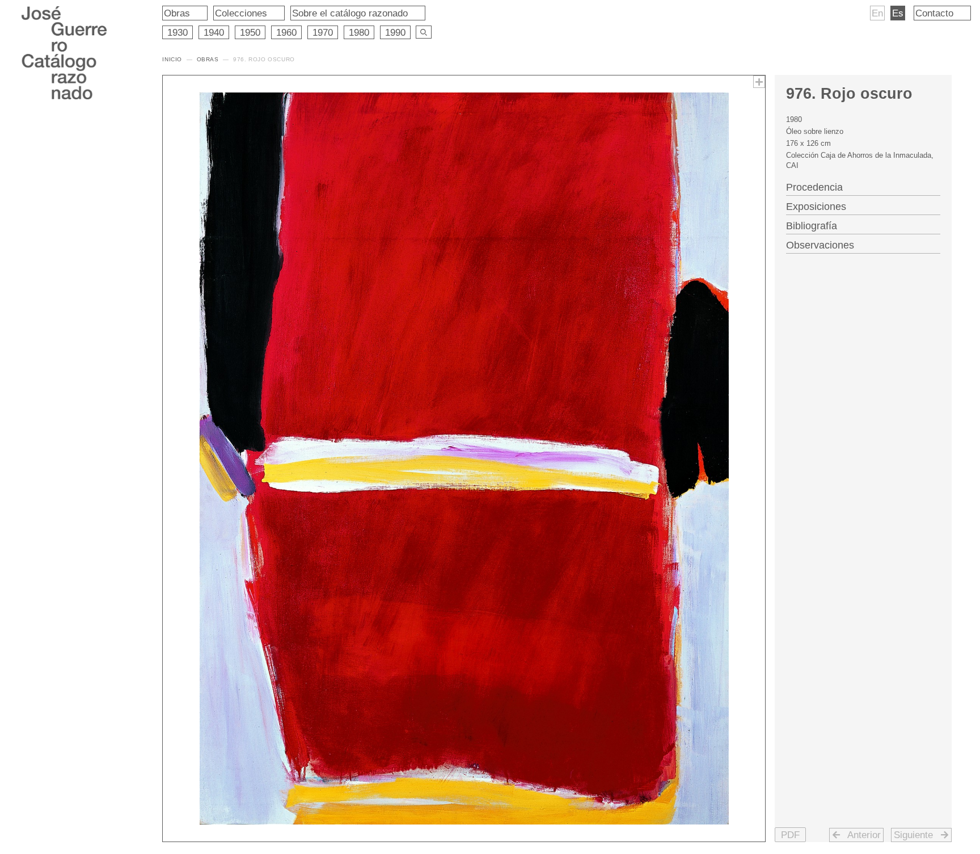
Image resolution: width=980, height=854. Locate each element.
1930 (177, 32)
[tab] (863, 186)
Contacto (934, 13)
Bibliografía (811, 226)
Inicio (172, 59)
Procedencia (814, 187)
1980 (359, 32)
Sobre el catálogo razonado (350, 13)
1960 (286, 32)
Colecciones (241, 13)
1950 (250, 32)
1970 (322, 32)
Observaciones (820, 245)
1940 (214, 32)
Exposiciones (816, 206)
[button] (790, 834)
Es (897, 13)
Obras (177, 13)
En (877, 13)
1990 (395, 32)
